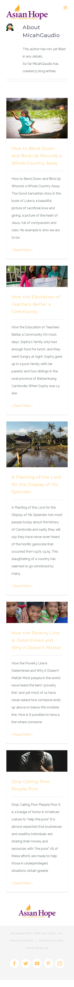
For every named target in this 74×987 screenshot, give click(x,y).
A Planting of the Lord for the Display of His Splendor (36, 484)
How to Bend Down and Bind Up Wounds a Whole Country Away (37, 156)
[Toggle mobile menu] (66, 8)
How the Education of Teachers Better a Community (36, 304)
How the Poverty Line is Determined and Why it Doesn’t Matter (36, 640)
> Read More (21, 250)
